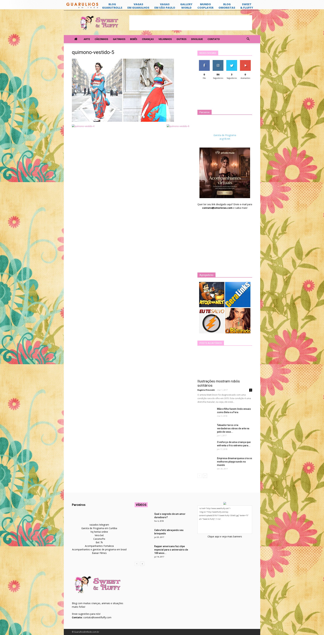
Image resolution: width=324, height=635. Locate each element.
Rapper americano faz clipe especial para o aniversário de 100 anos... (171, 549)
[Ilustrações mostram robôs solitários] (224, 363)
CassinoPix (99, 538)
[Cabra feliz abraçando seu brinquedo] (143, 534)
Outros (181, 39)
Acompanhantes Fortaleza (99, 545)
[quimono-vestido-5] (123, 121)
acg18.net (225, 138)
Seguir (218, 61)
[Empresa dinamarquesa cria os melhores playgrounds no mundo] (205, 462)
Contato (214, 39)
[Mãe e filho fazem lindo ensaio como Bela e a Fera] (205, 413)
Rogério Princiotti (206, 390)
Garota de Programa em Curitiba (99, 528)
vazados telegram (99, 524)
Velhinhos (165, 39)
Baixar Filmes (99, 553)
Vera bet (99, 535)
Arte (87, 39)
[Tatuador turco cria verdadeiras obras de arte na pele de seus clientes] (205, 429)
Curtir (204, 61)
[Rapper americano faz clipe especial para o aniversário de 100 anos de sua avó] (143, 550)
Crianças (148, 39)
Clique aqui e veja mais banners (225, 536)
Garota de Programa (224, 135)
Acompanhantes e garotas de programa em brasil (99, 549)
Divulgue (197, 39)
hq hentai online (99, 531)
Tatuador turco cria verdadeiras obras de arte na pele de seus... (233, 428)
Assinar (245, 61)
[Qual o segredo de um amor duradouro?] (143, 518)
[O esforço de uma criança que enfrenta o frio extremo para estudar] (205, 446)
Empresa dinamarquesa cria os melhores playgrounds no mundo (234, 461)
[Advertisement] (190, 22)
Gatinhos (119, 39)
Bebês (133, 39)
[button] (248, 39)
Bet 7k (99, 542)
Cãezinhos (101, 39)
